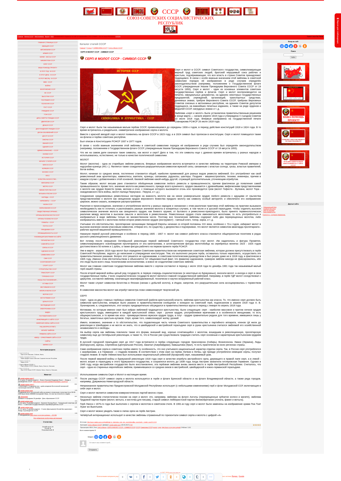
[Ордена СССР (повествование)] (234, 11)
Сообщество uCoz (269, 209)
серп (159, 427)
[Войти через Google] (114, 437)
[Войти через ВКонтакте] (101, 437)
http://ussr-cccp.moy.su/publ (171, 427)
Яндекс (235, 476)
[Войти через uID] (96, 437)
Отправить (93, 450)
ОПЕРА (117, 36)
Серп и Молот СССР (26, 364)
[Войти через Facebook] (105, 437)
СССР (138, 427)
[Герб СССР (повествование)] (154, 15)
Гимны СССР (23, 361)
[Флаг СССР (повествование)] (106, 11)
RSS (52, 36)
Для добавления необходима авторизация (47, 418)
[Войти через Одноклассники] (119, 437)
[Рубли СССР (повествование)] (250, 15)
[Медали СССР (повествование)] (218, 11)
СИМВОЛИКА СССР (100, 48)
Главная (20, 36)
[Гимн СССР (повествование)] (202, 15)
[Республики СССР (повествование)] (138, 11)
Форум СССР (28, 36)
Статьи (89, 48)
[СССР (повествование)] (90, 15)
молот (155, 427)
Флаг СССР (23, 368)
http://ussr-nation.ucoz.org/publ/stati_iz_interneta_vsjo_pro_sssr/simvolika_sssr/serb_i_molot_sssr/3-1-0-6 (122, 422)
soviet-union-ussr (115, 425)
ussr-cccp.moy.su (175, 473)
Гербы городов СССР (26, 357)
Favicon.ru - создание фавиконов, (274, 215)
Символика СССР (146, 427)
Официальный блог (270, 207)
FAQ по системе (268, 210)
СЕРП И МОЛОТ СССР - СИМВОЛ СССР (121, 427)
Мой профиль (39, 36)
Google (241, 476)
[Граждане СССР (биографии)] (170, 33)
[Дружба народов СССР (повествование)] (122, 11)
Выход (47, 36)
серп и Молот (102, 427)
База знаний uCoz (269, 212)
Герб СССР (23, 353)
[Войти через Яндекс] (110, 437)
